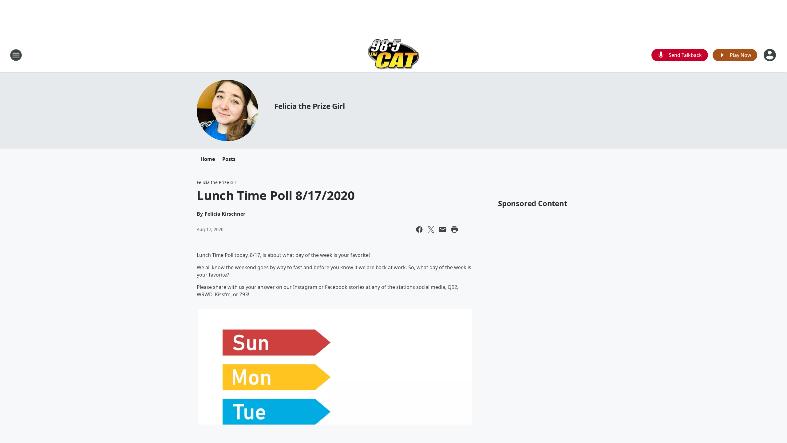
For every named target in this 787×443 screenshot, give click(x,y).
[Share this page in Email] (442, 229)
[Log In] (770, 55)
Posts (228, 159)
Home (207, 159)
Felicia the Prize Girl (309, 106)
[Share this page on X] (431, 229)
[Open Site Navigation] (16, 55)
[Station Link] (393, 55)
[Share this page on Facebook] (419, 229)
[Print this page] (454, 229)
